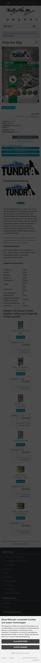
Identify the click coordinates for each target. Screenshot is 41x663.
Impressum (36, 660)
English (11, 658)
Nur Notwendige (20, 647)
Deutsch (4, 658)
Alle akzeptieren (20, 641)
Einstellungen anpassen (21, 653)
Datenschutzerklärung (30, 658)
